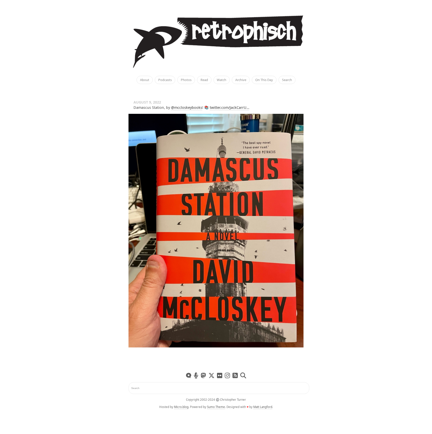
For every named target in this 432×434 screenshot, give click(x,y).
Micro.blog (181, 407)
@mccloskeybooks (186, 107)
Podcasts (165, 80)
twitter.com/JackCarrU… (229, 107)
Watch (221, 80)
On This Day (264, 80)
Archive (240, 80)
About (144, 80)
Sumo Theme (216, 407)
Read (204, 80)
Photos (186, 80)
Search (287, 80)
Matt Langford (262, 407)
